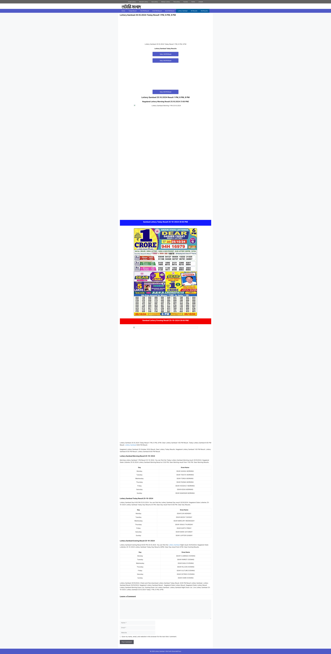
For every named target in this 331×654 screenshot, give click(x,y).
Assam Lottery (132, 1)
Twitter (193, 1)
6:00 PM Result (157, 11)
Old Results (204, 11)
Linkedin (201, 1)
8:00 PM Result (169, 11)
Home (123, 11)
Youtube (185, 1)
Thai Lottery (176, 1)
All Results (194, 11)
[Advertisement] (165, 30)
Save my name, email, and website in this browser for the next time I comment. (149, 636)
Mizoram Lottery (143, 1)
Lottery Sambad (182, 11)
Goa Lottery (154, 1)
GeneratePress (176, 651)
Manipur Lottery (165, 1)
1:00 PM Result (144, 11)
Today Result (133, 11)
